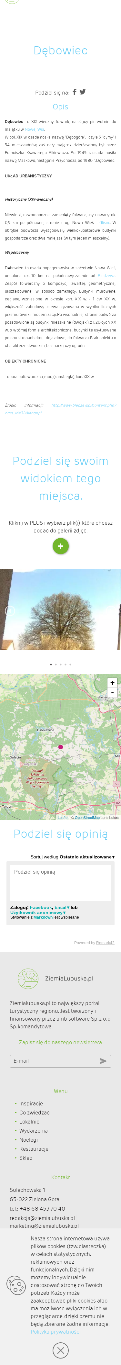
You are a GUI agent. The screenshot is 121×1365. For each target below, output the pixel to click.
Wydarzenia (33, 1130)
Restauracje (33, 1149)
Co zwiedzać (34, 1112)
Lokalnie (29, 1121)
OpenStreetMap (87, 817)
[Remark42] (60, 899)
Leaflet (63, 817)
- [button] (112, 692)
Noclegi (28, 1139)
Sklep (26, 1158)
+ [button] (112, 683)
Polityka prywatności (56, 1331)
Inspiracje (31, 1103)
